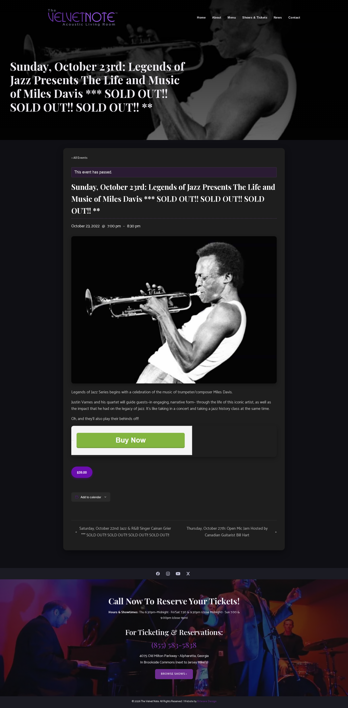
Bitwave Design (206, 701)
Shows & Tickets (254, 17)
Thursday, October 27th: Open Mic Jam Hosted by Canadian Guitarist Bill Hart (231, 532)
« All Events (79, 158)
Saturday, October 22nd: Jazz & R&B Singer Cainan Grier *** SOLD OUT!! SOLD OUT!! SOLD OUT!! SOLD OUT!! (123, 532)
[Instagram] (169, 573)
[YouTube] (179, 573)
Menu (232, 17)
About (216, 17)
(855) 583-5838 (174, 645)
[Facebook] (159, 573)
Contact (294, 17)
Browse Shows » (174, 673)
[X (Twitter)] (189, 573)
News (278, 17)
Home (201, 17)
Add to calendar (91, 497)
